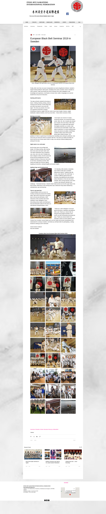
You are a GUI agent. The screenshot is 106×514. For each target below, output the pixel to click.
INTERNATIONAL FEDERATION (41, 4)
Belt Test (67, 26)
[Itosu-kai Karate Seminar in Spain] (33, 454)
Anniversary (32, 26)
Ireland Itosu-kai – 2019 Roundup (71, 462)
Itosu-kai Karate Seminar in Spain (32, 462)
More (73, 26)
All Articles (26, 26)
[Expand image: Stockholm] (53, 268)
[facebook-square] (48, 509)
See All (80, 447)
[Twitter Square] (47, 509)
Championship (39, 26)
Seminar (55, 26)
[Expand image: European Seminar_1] (37, 268)
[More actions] (75, 35)
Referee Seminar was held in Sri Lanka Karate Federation (53, 462)
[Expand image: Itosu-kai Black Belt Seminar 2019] (68, 268)
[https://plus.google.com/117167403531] (45, 509)
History (46, 26)
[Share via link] (39, 436)
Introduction (62, 26)
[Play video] (53, 247)
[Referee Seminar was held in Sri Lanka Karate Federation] (53, 454)
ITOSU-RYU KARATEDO (37, 2)
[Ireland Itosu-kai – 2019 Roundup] (73, 454)
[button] (34, 22)
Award (51, 26)
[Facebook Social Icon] (67, 14)
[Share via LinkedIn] (36, 436)
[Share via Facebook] (30, 436)
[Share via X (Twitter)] (33, 436)
